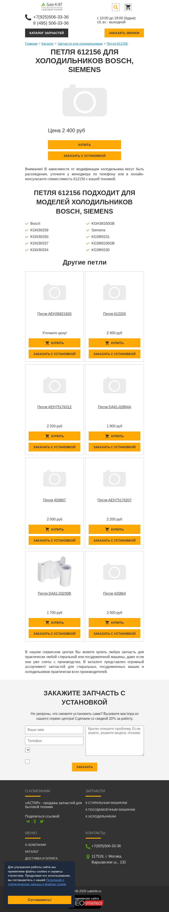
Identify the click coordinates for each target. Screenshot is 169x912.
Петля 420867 (54, 500)
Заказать (84, 767)
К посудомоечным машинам (110, 809)
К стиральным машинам (106, 803)
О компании (35, 845)
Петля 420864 (114, 593)
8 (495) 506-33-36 (51, 23)
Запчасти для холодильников (80, 43)
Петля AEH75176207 (114, 500)
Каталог (47, 43)
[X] (42, 821)
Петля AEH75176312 (54, 407)
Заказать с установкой (85, 156)
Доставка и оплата (41, 858)
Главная (31, 43)
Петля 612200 (114, 314)
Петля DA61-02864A (114, 407)
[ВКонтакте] (28, 821)
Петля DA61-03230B (54, 593)
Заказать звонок (124, 33)
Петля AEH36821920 (54, 314)
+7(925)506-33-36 (51, 17)
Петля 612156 (117, 43)
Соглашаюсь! (39, 900)
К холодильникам (101, 816)
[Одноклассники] (35, 821)
